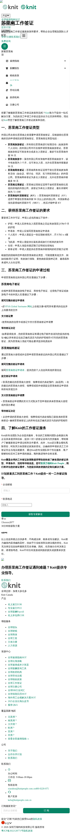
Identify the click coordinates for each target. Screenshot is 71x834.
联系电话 (7, 499)
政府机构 (14, 97)
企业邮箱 (7, 484)
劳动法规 (14, 90)
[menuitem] (35, 61)
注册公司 (14, 104)
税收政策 (14, 75)
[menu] (35, 83)
